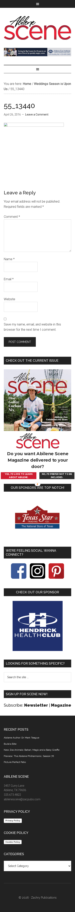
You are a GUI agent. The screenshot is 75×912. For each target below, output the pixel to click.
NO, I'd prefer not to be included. (57, 476)
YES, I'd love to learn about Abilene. (18, 476)
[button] (37, 460)
